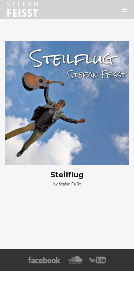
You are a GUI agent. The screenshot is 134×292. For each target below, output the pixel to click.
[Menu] (124, 9)
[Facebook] (45, 260)
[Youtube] (97, 260)
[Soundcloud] (75, 260)
